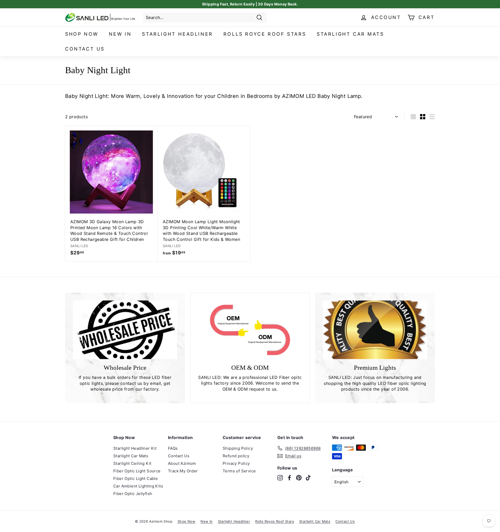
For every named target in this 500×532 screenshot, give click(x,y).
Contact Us (85, 49)
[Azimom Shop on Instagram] (280, 477)
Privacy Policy (236, 463)
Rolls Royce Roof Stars (264, 34)
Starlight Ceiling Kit (132, 463)
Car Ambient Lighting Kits (138, 486)
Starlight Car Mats (350, 34)
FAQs (173, 448)
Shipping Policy (238, 448)
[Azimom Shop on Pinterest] (299, 477)
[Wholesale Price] (125, 330)
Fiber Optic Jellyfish (132, 493)
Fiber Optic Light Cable (135, 478)
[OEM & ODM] (250, 330)
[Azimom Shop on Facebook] (289, 477)
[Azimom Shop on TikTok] (308, 477)
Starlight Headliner (177, 34)
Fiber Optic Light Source (137, 470)
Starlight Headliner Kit (135, 448)
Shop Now (81, 34)
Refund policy (236, 455)
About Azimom (182, 463)
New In (120, 34)
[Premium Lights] (375, 330)
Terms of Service (239, 470)
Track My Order (183, 470)
